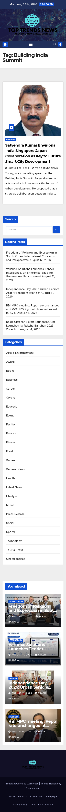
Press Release (15, 514)
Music (10, 505)
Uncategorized (15, 558)
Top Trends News (46, 168)
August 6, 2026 (22, 731)
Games (10, 460)
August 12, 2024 (19, 168)
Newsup (53, 783)
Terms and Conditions (41, 804)
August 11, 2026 (22, 654)
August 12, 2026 (22, 616)
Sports (10, 532)
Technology (14, 541)
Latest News (14, 487)
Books (10, 370)
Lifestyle (11, 496)
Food (9, 451)
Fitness (10, 442)
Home (12, 796)
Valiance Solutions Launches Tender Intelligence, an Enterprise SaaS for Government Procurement (30, 272)
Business (10, 139)
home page (51, 796)
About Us (23, 796)
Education (12, 406)
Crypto (10, 397)
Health (10, 478)
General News (15, 469)
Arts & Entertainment (20, 352)
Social (10, 523)
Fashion (11, 424)
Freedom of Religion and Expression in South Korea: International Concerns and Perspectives (31, 256)
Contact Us (36, 796)
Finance (11, 433)
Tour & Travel (15, 550)
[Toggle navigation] (30, 44)
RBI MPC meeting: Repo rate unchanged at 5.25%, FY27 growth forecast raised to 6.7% (32, 309)
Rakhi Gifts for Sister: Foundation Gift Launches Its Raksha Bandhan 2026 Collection (30, 325)
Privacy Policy (20, 804)
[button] (54, 44)
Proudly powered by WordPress (22, 783)
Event (10, 415)
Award (10, 361)
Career (10, 388)
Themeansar (32, 788)
